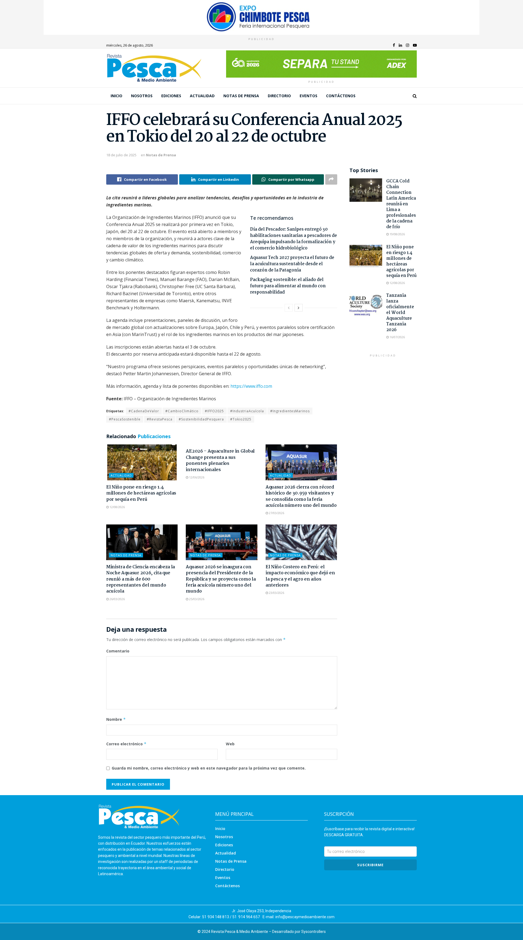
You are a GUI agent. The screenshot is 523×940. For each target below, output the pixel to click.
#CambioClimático (182, 411)
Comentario (117, 651)
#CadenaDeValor (144, 411)
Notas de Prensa (241, 95)
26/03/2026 (117, 599)
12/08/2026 (117, 507)
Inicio (116, 95)
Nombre (116, 719)
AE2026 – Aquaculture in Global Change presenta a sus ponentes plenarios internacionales (220, 460)
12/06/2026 (196, 477)
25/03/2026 (196, 599)
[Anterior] (289, 308)
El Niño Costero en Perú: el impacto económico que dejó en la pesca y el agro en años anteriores (300, 576)
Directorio (279, 95)
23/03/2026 (276, 593)
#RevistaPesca (159, 419)
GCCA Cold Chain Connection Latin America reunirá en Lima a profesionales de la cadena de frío (401, 204)
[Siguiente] (298, 308)
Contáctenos (340, 95)
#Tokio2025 (240, 419)
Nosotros (142, 95)
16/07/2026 (397, 337)
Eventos (308, 95)
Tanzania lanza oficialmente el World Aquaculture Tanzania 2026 (400, 312)
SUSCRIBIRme (370, 864)
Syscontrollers (313, 931)
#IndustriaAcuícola (247, 411)
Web (230, 743)
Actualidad (202, 95)
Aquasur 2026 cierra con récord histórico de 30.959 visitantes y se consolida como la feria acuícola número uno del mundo (301, 496)
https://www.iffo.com (251, 386)
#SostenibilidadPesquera (201, 419)
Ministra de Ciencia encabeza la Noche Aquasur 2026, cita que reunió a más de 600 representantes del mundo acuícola (140, 579)
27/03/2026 (276, 513)
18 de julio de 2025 (121, 154)
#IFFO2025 (214, 411)
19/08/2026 (397, 234)
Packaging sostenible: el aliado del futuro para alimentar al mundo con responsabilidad (288, 286)
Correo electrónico (126, 743)
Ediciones (171, 95)
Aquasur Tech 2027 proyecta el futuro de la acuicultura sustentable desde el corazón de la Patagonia (292, 264)
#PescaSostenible (125, 419)
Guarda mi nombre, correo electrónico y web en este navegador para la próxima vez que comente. (209, 768)
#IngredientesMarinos (290, 411)
